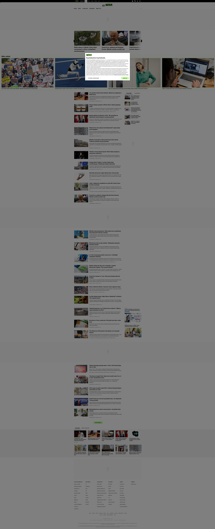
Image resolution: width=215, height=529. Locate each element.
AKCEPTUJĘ (125, 78)
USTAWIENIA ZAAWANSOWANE (93, 78)
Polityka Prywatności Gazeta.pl (119, 74)
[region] (107, 66)
